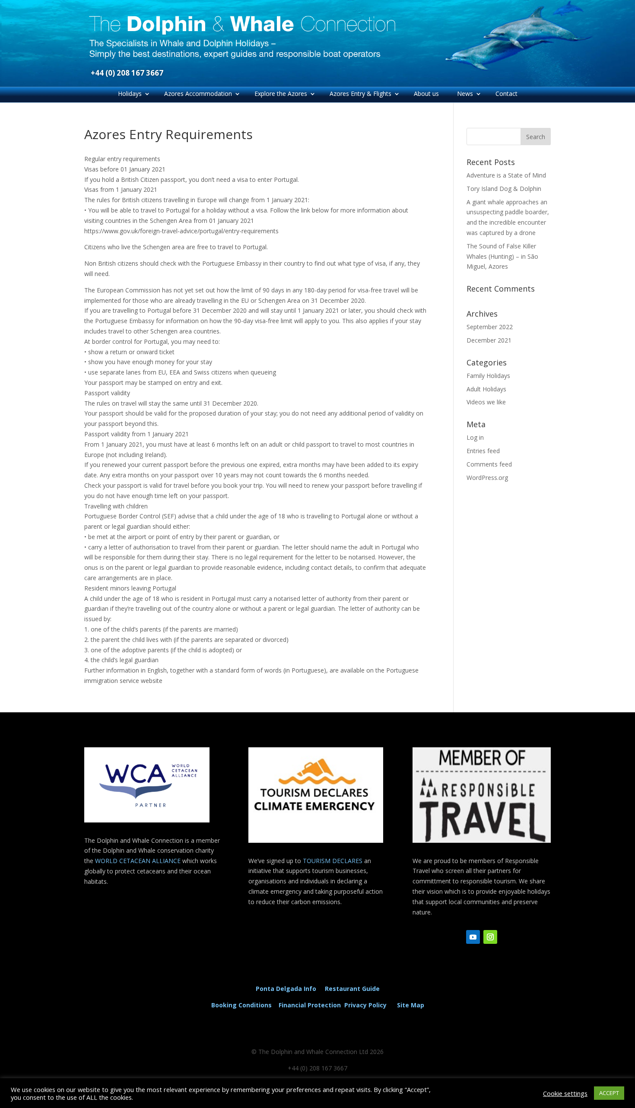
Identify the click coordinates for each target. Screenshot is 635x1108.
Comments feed (489, 464)
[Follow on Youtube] (473, 937)
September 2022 (490, 327)
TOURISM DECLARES (332, 861)
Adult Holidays (486, 389)
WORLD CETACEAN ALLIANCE (138, 861)
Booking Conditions (241, 1005)
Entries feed (483, 451)
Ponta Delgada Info (286, 988)
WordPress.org (487, 477)
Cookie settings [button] (565, 1093)
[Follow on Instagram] (490, 937)
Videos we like (486, 402)
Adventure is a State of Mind (506, 175)
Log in (475, 437)
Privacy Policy (367, 1005)
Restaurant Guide (352, 988)
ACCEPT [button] (609, 1093)
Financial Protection (310, 1005)
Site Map (410, 1005)
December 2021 (489, 340)
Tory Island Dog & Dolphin (504, 188)
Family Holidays (488, 375)
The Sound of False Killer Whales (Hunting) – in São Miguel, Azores (502, 256)
